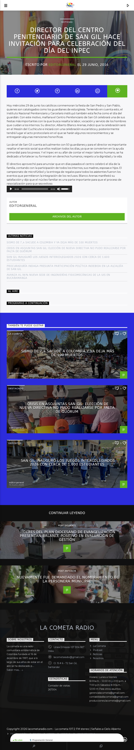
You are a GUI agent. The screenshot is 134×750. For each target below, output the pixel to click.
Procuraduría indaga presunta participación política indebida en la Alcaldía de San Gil (65, 267)
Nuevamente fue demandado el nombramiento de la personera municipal (68, 579)
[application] (39, 189)
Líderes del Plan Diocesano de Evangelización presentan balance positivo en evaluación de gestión (67, 536)
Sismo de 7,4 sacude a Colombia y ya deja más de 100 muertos (52, 242)
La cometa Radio (67, 627)
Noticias (67, 22)
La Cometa (99, 646)
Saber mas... (14, 669)
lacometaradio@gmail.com (69, 657)
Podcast (97, 650)
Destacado (15, 388)
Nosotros (98, 658)
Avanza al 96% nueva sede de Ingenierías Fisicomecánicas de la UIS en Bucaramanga (58, 276)
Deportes (14, 443)
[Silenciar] (58, 189)
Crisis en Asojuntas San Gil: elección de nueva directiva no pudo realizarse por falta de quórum (66, 250)
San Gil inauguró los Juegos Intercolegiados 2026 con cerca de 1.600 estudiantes (58, 258)
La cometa (15, 333)
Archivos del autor (67, 216)
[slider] (35, 189)
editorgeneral (62, 65)
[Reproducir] (11, 189)
